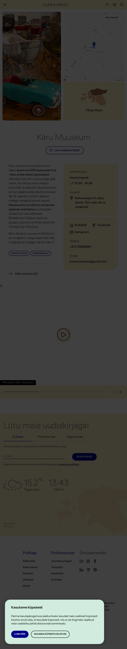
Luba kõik (19, 634)
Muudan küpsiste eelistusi (50, 634)
